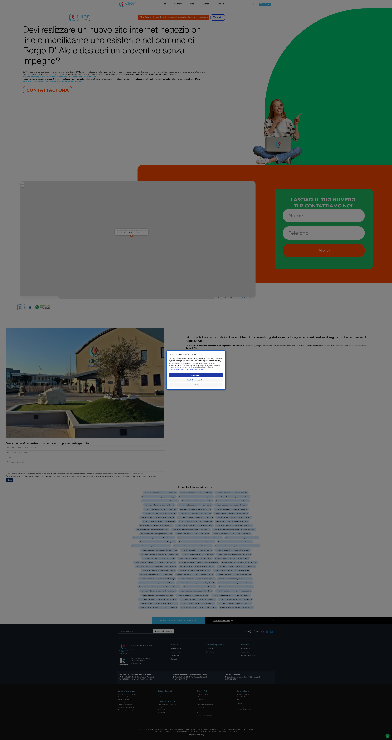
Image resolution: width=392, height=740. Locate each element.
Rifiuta (196, 385)
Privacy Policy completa (195, 369)
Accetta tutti (196, 375)
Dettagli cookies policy (176, 369)
